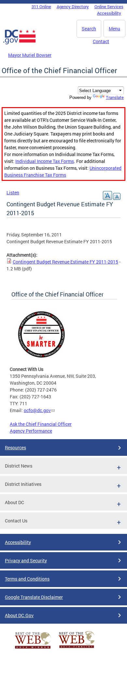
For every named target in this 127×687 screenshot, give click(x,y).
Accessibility (109, 13)
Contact (101, 41)
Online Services (108, 6)
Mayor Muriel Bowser (29, 55)
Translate (115, 97)
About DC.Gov (19, 615)
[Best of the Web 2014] (33, 648)
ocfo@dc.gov (37, 410)
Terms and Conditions (27, 579)
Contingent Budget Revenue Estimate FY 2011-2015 (65, 262)
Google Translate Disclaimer (34, 597)
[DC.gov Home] (19, 43)
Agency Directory (73, 6)
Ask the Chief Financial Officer (41, 424)
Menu (114, 28)
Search (89, 28)
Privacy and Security (26, 560)
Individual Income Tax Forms (44, 161)
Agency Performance (31, 431)
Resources (15, 447)
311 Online (41, 6)
